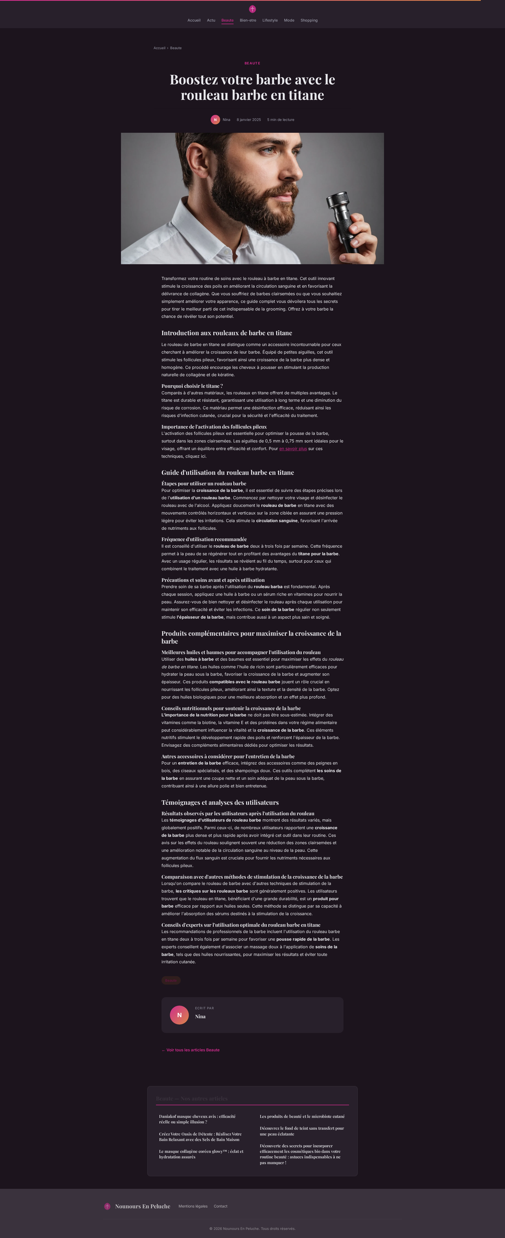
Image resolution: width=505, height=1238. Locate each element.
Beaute (227, 20)
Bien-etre (248, 20)
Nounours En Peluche (142, 1206)
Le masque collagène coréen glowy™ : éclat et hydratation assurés (201, 1154)
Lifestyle (270, 20)
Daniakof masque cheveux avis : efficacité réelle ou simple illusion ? (197, 1119)
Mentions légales (193, 1206)
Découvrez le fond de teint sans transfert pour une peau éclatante (302, 1130)
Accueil (194, 20)
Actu (211, 20)
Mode (289, 20)
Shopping (309, 20)
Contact (221, 1206)
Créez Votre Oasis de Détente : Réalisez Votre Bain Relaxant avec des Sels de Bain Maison (200, 1136)
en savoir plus (293, 448)
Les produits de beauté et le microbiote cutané (302, 1116)
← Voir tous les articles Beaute (190, 1049)
